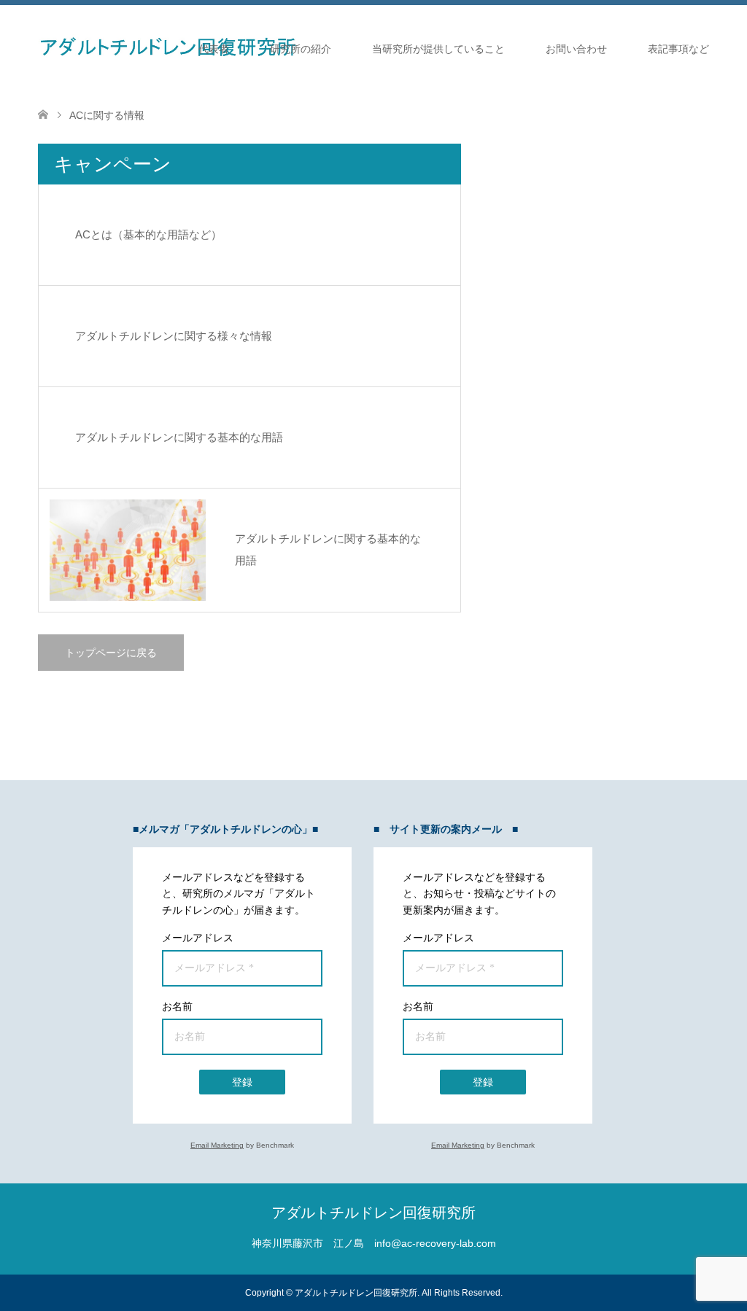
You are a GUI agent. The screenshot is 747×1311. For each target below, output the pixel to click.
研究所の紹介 (300, 49)
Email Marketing (217, 1145)
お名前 (177, 1006)
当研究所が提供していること (438, 49)
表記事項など (678, 49)
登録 (242, 1082)
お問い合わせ (576, 49)
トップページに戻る (111, 652)
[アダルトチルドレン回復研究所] (167, 48)
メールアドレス (197, 938)
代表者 (213, 49)
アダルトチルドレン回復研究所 (373, 1213)
